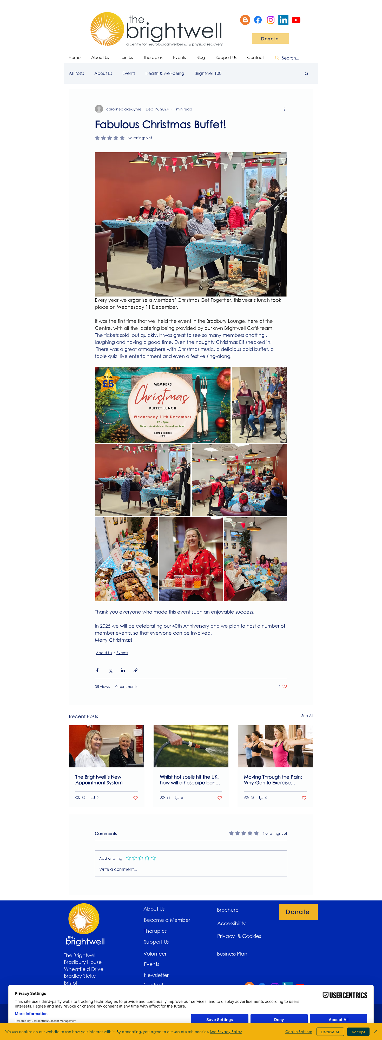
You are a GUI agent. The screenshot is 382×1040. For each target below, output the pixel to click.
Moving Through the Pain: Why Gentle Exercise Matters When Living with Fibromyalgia (273, 779)
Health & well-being (165, 73)
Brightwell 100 (208, 73)
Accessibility (231, 923)
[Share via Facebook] (97, 670)
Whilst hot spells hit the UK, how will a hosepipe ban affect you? (189, 779)
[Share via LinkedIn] (122, 670)
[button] (306, 73)
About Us (103, 73)
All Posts (76, 73)
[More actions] (284, 109)
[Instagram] (271, 20)
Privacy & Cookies (239, 936)
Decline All (330, 1031)
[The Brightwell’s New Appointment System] (106, 746)
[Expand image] (162, 405)
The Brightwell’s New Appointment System (99, 779)
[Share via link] (135, 670)
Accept (358, 1031)
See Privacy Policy (226, 1031)
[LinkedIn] (283, 20)
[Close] (376, 1032)
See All (307, 715)
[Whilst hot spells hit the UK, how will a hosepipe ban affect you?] (191, 746)
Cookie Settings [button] (298, 1031)
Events (128, 73)
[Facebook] (258, 20)
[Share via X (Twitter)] (110, 670)
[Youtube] (296, 20)
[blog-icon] (245, 20)
